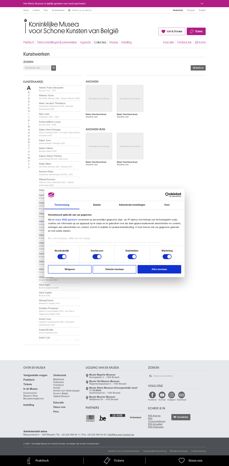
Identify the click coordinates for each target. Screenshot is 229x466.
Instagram (171, 399)
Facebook (152, 399)
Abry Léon (49, 115)
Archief (56, 387)
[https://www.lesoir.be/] (117, 415)
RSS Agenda (154, 415)
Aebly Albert (55, 165)
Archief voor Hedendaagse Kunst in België (66, 392)
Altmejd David (50, 302)
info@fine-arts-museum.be (121, 434)
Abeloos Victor (59, 97)
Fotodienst (58, 384)
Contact (36, 10)
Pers (46, 10)
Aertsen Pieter (56, 173)
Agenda (85, 42)
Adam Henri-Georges (59, 132)
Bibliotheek (58, 379)
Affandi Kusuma (56, 182)
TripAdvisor (181, 399)
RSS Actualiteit (155, 424)
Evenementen (58, 10)
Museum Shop (30, 395)
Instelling (126, 42)
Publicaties (58, 382)
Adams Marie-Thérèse (53, 157)
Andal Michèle (48, 331)
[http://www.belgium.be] (102, 418)
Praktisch (28, 42)
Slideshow (198, 68)
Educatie (168, 42)
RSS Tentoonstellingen (156, 420)
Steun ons (59, 407)
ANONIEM (92, 81)
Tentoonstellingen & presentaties (57, 42)
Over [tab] (167, 204)
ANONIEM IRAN (95, 129)
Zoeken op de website (69, 10)
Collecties (100, 42)
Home (26, 10)
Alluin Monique (48, 278)
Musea (114, 42)
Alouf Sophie (45, 294)
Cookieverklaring (198, 450)
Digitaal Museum (61, 396)
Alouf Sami (49, 286)
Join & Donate (174, 31)
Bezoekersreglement (33, 398)
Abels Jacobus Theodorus (56, 106)
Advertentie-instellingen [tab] (132, 204)
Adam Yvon (52, 141)
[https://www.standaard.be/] (135, 417)
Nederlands (178, 10)
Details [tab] (97, 204)
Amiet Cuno (56, 322)
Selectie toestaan (114, 269)
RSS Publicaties (156, 426)
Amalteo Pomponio (56, 311)
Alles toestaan (159, 269)
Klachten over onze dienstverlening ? (124, 450)
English (202, 10)
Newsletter (182, 417)
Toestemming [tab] (62, 204)
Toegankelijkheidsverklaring (155, 450)
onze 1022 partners (66, 219)
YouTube (162, 399)
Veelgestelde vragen (35, 375)
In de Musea (30, 388)
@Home (200, 42)
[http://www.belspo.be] (90, 418)
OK (53, 68)
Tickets (199, 31)
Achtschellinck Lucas (50, 123)
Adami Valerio (48, 149)
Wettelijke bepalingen (179, 450)
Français (191, 10)
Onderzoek (184, 42)
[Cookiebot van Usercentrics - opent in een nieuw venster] (167, 195)
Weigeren (70, 269)
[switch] (97, 256)
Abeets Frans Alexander (51, 89)
